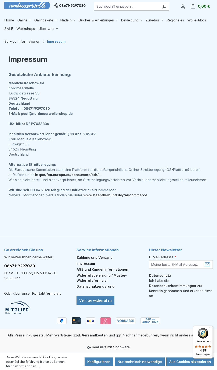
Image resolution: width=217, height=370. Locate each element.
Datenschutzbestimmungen (172, 286)
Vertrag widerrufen (95, 300)
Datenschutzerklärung (95, 286)
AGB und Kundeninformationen (102, 269)
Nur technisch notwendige (140, 362)
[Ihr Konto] (183, 6)
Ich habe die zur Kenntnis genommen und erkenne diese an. (181, 288)
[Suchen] (164, 6)
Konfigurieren (98, 362)
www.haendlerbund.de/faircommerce (115, 195)
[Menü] (210, 328)
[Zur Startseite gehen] (27, 5)
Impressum (86, 263)
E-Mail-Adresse (163, 257)
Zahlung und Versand (95, 257)
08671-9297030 (72, 5)
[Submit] (207, 264)
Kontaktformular (46, 293)
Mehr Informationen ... (22, 366)
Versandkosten (95, 335)
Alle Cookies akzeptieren (190, 362)
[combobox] (127, 6)
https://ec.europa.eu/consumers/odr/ (67, 175)
